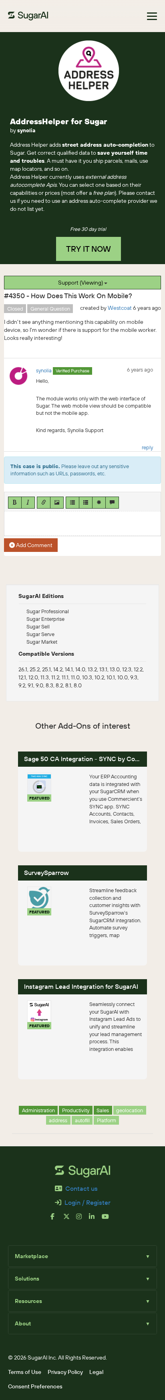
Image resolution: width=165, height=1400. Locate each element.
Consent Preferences (35, 1386)
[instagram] (82, 1219)
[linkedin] (95, 1219)
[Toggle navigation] (152, 16)
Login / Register (87, 1202)
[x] (69, 1219)
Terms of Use (24, 1372)
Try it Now (88, 249)
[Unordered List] (72, 503)
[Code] (99, 503)
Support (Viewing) (81, 282)
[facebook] (56, 1219)
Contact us (81, 1188)
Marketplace (82, 1256)
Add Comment (33, 545)
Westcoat (120, 307)
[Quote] (112, 503)
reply (147, 447)
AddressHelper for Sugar (58, 121)
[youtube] (108, 1219)
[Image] (57, 503)
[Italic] (28, 503)
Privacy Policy (65, 1372)
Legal (96, 1372)
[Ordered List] (86, 503)
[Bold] (15, 503)
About (82, 1323)
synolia (26, 130)
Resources (82, 1301)
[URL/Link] (43, 503)
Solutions (82, 1278)
